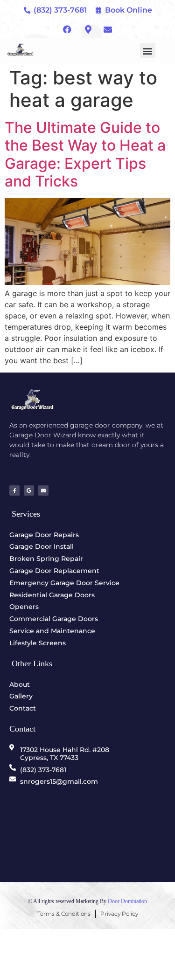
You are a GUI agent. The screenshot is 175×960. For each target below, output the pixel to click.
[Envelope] (43, 490)
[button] (147, 50)
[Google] (29, 490)
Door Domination (127, 901)
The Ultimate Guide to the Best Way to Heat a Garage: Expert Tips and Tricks (85, 154)
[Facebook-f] (14, 490)
